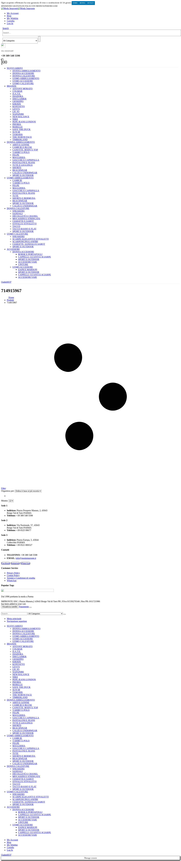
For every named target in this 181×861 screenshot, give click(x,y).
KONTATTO (18, 106)
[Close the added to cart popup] (30, 607)
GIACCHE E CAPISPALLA (25, 160)
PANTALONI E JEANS (23, 162)
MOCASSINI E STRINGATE (26, 218)
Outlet (90, 3)
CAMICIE (17, 180)
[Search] (39, 39)
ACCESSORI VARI (27, 262)
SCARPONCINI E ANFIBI (25, 241)
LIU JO (15, 111)
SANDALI (17, 213)
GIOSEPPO (17, 101)
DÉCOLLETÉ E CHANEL (25, 216)
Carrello (10, 21)
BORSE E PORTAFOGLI (30, 254)
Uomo (75, 3)
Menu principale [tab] (14, 618)
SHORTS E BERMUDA (23, 198)
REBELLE (17, 127)
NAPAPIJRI (18, 114)
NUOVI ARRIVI (15, 68)
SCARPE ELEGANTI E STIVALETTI (30, 239)
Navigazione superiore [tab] (17, 621)
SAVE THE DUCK (21, 129)
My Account (13, 13)
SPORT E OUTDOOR (23, 175)
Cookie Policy (13, 575)
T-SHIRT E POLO (21, 152)
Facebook (5, 563)
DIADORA (17, 96)
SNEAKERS (18, 211)
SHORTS (16, 167)
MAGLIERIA (18, 157)
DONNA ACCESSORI (23, 73)
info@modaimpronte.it (26, 558)
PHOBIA (16, 124)
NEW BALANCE (20, 116)
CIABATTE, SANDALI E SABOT (28, 244)
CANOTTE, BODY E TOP (25, 150)
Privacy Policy (13, 573)
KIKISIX (16, 104)
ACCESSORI (13, 249)
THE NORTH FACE (22, 137)
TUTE (15, 195)
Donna (82, 3)
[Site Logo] (18, 8)
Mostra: (4, 500)
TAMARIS (17, 134)
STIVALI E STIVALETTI (24, 223)
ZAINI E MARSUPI (27, 269)
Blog (9, 16)
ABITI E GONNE (20, 144)
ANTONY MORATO (22, 88)
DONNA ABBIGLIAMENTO (26, 71)
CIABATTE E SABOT (23, 221)
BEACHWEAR (19, 170)
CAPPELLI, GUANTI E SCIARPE (34, 257)
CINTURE (23, 264)
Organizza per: (8, 491)
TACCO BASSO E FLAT (24, 229)
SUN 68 (16, 132)
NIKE (15, 119)
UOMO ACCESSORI (22, 81)
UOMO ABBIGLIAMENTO (25, 78)
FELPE (15, 155)
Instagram (15, 563)
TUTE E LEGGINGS (22, 165)
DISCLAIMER (19, 99)
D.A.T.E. (16, 93)
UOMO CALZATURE (23, 83)
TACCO (16, 226)
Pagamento (24, 606)
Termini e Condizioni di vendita (21, 578)
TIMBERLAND (20, 139)
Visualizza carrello (9, 607)
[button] (6, 28)
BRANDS (11, 86)
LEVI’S (16, 109)
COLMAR (17, 91)
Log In (10, 23)
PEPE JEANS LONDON (24, 122)
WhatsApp (25, 563)
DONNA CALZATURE (23, 76)
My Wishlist (12, 18)
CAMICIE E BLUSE (22, 147)
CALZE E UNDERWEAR (24, 172)
